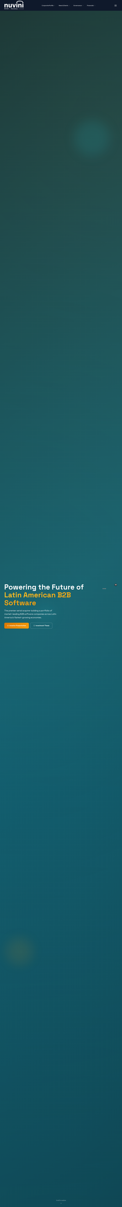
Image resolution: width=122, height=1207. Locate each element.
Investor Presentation (17, 626)
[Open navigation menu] (115, 6)
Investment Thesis (42, 626)
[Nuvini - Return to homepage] (14, 5)
